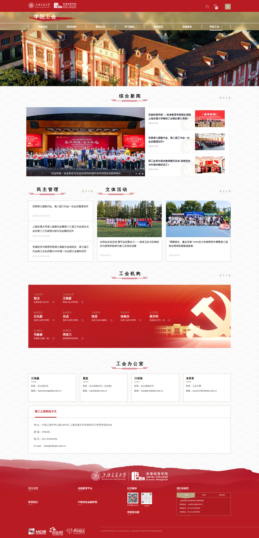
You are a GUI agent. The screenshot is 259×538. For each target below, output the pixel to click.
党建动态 (43, 26)
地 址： (38, 425)
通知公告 (100, 26)
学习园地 (129, 26)
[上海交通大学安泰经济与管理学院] (129, 476)
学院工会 (214, 26)
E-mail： (38, 446)
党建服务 (187, 26)
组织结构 (71, 26)
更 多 (225, 98)
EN (216, 8)
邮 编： (38, 432)
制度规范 (158, 26)
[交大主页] (39, 5)
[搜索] (207, 6)
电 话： (38, 439)
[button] (136, 173)
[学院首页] (64, 5)
